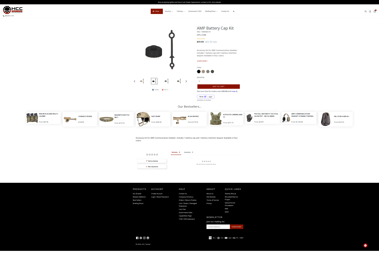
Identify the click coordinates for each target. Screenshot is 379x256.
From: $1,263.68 (297, 122)
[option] (142, 81)
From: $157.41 (119, 123)
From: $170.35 (193, 122)
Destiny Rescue (230, 194)
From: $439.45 (156, 122)
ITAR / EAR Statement (187, 219)
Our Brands (137, 194)
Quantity (200, 77)
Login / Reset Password (160, 197)
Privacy (209, 203)
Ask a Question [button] (153, 167)
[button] (365, 245)
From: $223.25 (339, 122)
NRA (226, 209)
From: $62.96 (43, 122)
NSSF (227, 212)
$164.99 (81, 122)
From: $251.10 (228, 123)
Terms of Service (212, 200)
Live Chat (182, 209)
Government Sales (185, 212)
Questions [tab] (187, 152)
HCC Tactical (146, 244)
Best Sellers (137, 200)
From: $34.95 (259, 122)
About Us (209, 194)
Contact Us (183, 194)
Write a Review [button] (153, 161)
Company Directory (186, 197)
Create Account (156, 194)
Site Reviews (211, 197)
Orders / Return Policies (187, 200)
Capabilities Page (185, 216)
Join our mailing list (215, 221)
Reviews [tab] (175, 152)
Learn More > (202, 61)
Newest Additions (139, 197)
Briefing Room (138, 203)
